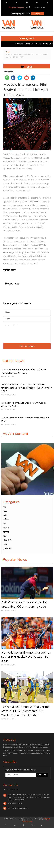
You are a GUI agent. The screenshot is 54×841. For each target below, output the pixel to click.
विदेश (5, 515)
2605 (29, 66)
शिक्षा (5, 544)
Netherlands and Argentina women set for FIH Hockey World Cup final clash (26, 657)
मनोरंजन (6, 519)
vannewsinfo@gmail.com (18, 808)
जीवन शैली (7, 540)
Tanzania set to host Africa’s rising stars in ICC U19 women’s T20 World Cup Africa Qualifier (25, 711)
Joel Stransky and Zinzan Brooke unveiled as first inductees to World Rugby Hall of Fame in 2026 (26, 388)
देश (4, 507)
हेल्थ (4, 536)
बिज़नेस (6, 532)
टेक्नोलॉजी (7, 548)
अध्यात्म (6, 528)
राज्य (5, 511)
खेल (4, 523)
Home (8, 52)
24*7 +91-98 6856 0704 (27, 8)
